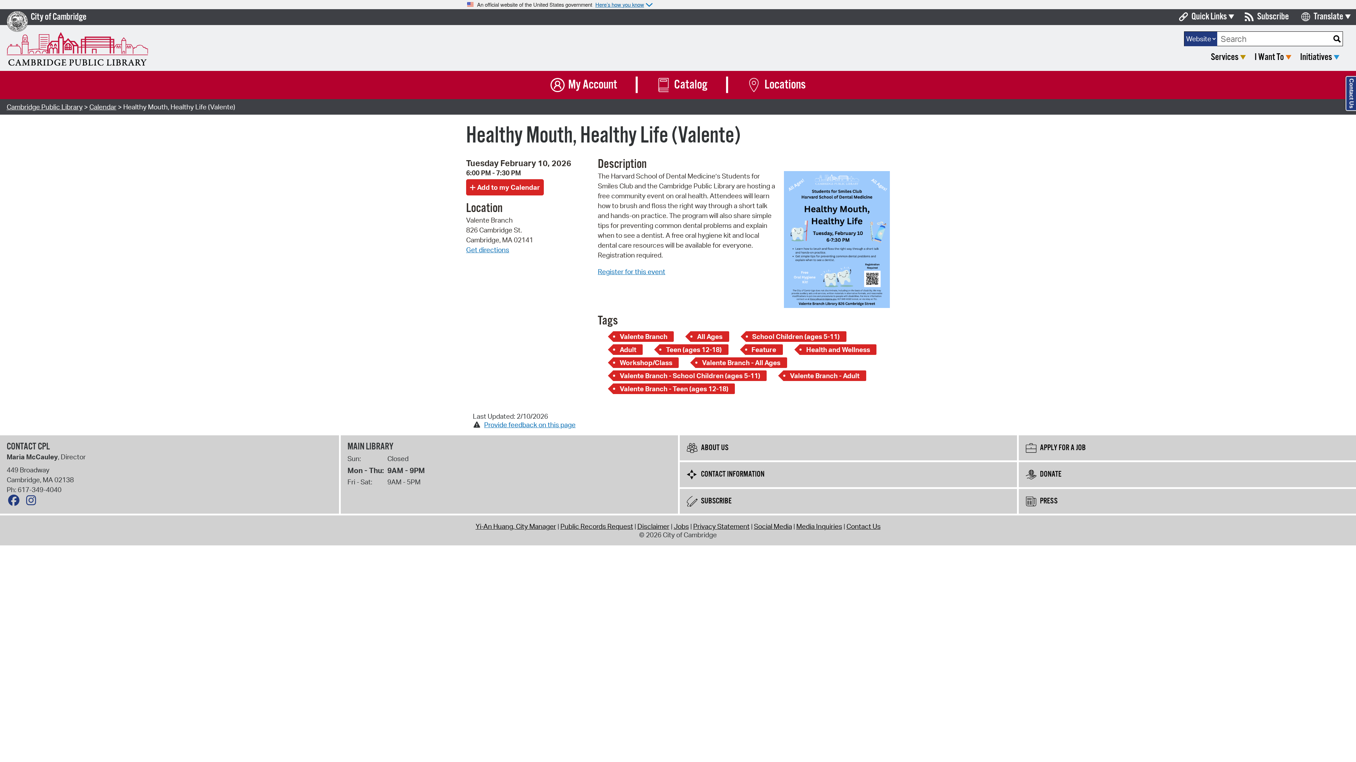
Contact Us (863, 526)
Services (1224, 57)
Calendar (103, 107)
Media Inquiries (819, 526)
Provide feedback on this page (530, 425)
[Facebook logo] (15, 502)
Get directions (487, 250)
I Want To (1269, 57)
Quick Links (1209, 17)
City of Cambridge (59, 17)
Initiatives (1316, 57)
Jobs (681, 526)
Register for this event (631, 271)
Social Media (773, 526)
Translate (1328, 17)
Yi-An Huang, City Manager (516, 526)
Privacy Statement (721, 526)
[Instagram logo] (33, 502)
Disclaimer (653, 526)
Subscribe (1273, 17)
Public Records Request (596, 526)
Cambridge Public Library (45, 107)
